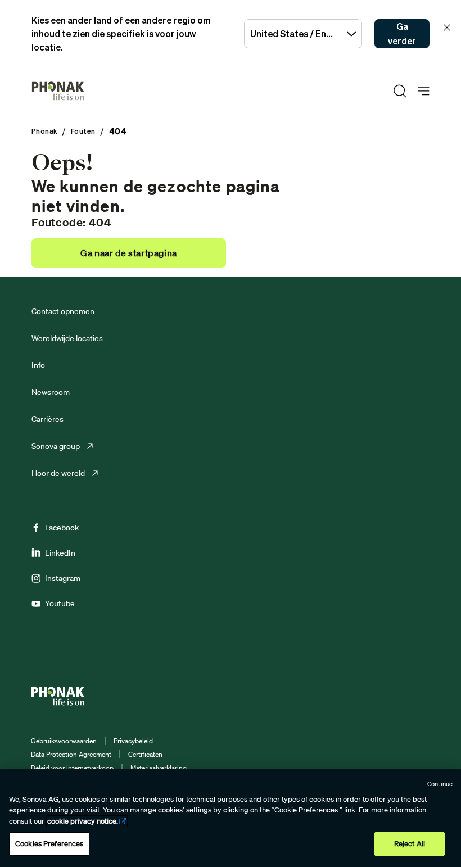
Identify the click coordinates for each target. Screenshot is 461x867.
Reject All (409, 843)
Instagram (62, 578)
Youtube (60, 603)
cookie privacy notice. (82, 821)
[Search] (399, 91)
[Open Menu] (424, 91)
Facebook (62, 528)
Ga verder (402, 33)
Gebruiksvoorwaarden (64, 741)
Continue (440, 783)
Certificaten (145, 754)
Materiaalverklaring (158, 768)
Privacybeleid (133, 741)
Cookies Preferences (49, 843)
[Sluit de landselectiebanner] (447, 27)
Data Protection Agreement (71, 754)
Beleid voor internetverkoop (72, 768)
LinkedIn (60, 553)
